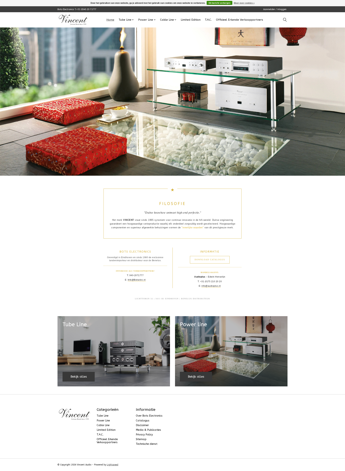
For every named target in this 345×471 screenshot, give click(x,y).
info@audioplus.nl (211, 286)
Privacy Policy (144, 434)
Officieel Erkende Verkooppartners (239, 19)
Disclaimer (142, 425)
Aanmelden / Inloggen (274, 9)
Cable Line (103, 425)
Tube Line (103, 415)
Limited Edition (191, 19)
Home (110, 19)
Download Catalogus (210, 259)
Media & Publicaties (148, 429)
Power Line (103, 420)
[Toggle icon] (285, 20)
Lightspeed (112, 464)
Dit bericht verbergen (219, 3)
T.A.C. (208, 19)
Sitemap (141, 439)
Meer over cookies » (244, 3)
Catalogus (142, 420)
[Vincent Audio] (73, 19)
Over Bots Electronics (149, 415)
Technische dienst (146, 443)
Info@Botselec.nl (137, 280)
